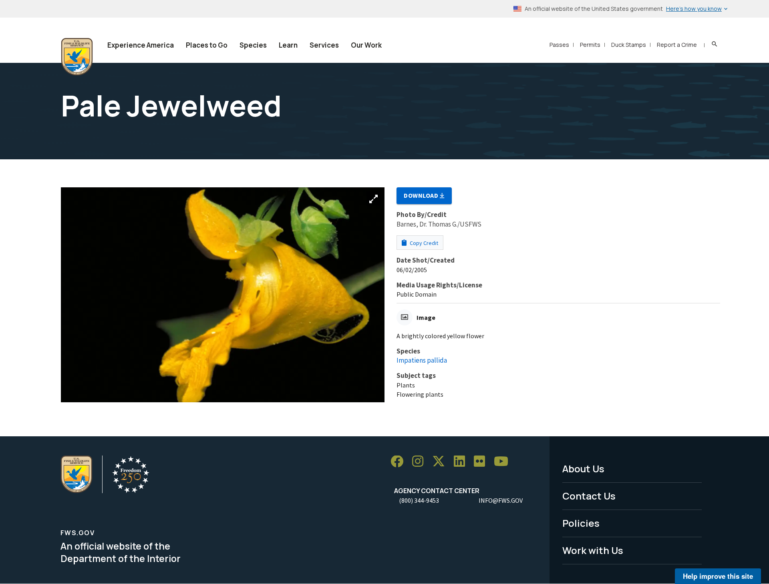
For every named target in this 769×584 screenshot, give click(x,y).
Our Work (366, 45)
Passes (559, 44)
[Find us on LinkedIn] (462, 462)
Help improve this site (718, 576)
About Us (583, 468)
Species (253, 45)
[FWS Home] (77, 57)
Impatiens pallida (422, 360)
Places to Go (206, 45)
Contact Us (589, 495)
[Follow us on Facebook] (400, 462)
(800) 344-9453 (419, 500)
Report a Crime (677, 44)
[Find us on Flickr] (482, 462)
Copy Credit (423, 243)
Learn (288, 45)
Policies (581, 523)
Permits (590, 44)
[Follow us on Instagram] (420, 462)
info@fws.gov (501, 500)
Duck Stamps (628, 44)
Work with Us (592, 550)
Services (324, 45)
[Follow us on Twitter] (441, 462)
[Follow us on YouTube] (504, 462)
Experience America (140, 45)
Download (422, 195)
